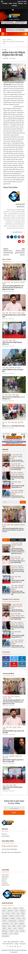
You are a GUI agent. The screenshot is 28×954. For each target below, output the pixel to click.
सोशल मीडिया (5, 933)
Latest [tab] (5, 540)
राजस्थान (15, 928)
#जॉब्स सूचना (20, 3)
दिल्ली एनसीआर (5, 918)
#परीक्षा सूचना (14, 5)
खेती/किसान (22, 910)
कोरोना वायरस (10, 910)
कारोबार (4, 910)
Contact (22, 941)
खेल (3, 696)
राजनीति (4, 928)
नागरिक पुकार (5, 883)
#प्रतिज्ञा (10, 3)
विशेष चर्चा (4, 881)
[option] (14, 458)
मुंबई (22, 465)
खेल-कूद (5, 696)
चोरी (2, 49)
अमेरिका (12, 463)
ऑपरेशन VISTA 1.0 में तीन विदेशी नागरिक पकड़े (13, 426)
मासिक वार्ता (4, 879)
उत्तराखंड (21, 908)
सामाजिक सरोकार (5, 885)
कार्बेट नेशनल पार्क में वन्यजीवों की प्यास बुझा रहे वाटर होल (8, 252)
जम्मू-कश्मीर (5, 916)
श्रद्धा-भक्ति (22, 931)
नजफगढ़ (3, 422)
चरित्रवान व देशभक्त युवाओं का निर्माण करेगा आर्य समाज (20, 252)
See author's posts (17, 232)
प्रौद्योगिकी (14, 340)
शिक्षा (17, 931)
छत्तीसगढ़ (22, 913)
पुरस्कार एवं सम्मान (19, 544)
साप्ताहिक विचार (5, 877)
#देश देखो (15, 3)
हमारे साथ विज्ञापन (6, 836)
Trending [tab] (21, 540)
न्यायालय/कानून (19, 312)
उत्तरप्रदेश (15, 908)
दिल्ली (23, 916)
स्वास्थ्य (25, 3)
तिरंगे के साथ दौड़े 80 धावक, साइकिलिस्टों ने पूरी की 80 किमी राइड (17, 488)
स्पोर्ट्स (19, 483)
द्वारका (24, 918)
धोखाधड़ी (12, 422)
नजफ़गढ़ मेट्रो (6, 58)
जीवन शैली (11, 916)
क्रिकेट (16, 910)
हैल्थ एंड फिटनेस (13, 589)
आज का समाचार (5, 875)
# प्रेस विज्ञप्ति (4, 3)
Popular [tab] (13, 540)
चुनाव (18, 913)
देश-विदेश (7, 312)
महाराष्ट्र (19, 926)
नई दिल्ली (5, 49)
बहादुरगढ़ (16, 483)
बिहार (9, 926)
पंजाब (12, 923)
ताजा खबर (3, 312)
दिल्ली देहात (12, 918)
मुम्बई (24, 926)
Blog (9, 941)
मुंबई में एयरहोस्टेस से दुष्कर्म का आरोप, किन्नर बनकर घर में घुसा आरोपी (17, 469)
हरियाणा (22, 483)
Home (5, 941)
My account (22, 943)
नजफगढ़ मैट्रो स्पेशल (11, 367)
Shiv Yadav (12, 291)
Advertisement (15, 941)
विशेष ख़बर (12, 931)
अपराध (3, 394)
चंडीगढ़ (13, 913)
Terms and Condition (8, 943)
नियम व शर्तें (4, 834)
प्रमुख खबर (3, 283)
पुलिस (16, 367)
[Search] (23, 34)
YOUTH (12, 481)
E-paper (16, 943)
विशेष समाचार (5, 931)
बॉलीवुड (13, 926)
